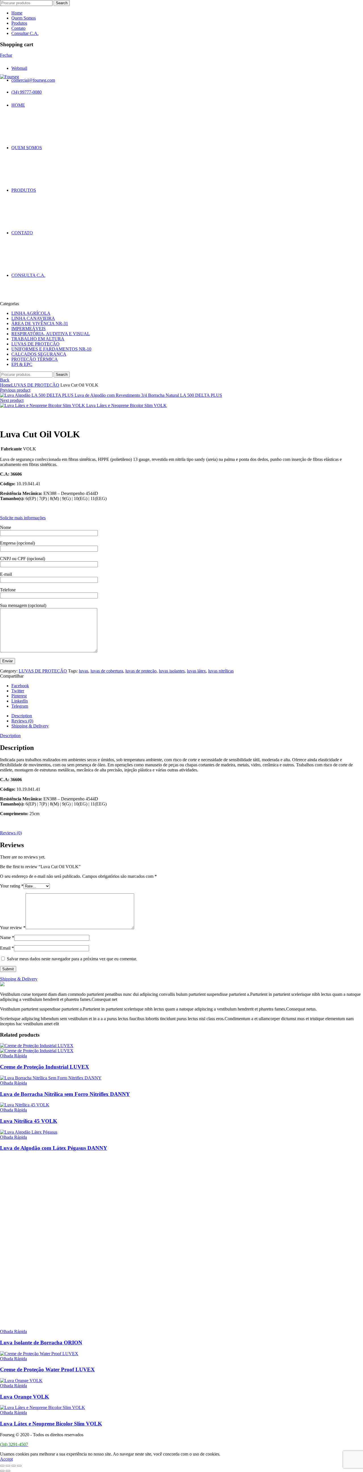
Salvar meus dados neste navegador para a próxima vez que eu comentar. (72, 958)
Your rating (12, 885)
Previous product (15, 390)
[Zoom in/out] (19, 1466)
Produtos (19, 23)
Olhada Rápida (13, 1055)
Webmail (19, 68)
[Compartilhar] (8, 1466)
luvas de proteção (141, 670)
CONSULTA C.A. (28, 275)
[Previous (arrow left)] (2, 1471)
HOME (18, 105)
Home (16, 12)
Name (7, 937)
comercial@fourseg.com (33, 80)
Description (21, 715)
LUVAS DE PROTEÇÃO (35, 343)
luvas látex (196, 670)
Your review (13, 927)
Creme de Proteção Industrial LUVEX (44, 1067)
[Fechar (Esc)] (2, 1466)
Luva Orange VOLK (24, 1397)
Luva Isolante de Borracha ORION (41, 1343)
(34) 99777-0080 (26, 92)
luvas (83, 670)
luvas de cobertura (106, 670)
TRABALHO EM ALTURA (37, 338)
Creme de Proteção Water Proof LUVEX (47, 1369)
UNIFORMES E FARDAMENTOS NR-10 (51, 349)
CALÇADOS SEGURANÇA (38, 354)
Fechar (6, 55)
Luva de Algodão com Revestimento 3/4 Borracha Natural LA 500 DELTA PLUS (148, 395)
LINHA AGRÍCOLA (30, 313)
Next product (12, 400)
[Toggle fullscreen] (13, 1466)
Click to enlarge (14, 420)
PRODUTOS (23, 190)
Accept (6, 1459)
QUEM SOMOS (26, 147)
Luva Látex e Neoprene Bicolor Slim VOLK (126, 405)
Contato (18, 28)
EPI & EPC (21, 364)
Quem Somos (23, 18)
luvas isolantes (172, 670)
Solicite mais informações (23, 517)
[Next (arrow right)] (8, 1471)
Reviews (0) (22, 720)
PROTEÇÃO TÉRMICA (34, 359)
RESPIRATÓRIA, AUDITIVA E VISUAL (50, 333)
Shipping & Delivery (30, 726)
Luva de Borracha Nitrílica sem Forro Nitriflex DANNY (65, 1094)
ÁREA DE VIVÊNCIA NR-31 (39, 323)
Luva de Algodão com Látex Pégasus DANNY (53, 1148)
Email (7, 948)
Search (61, 3)
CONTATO (22, 232)
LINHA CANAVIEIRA (33, 318)
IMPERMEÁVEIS (28, 328)
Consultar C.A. (25, 33)
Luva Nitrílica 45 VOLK (28, 1121)
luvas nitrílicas (221, 670)
